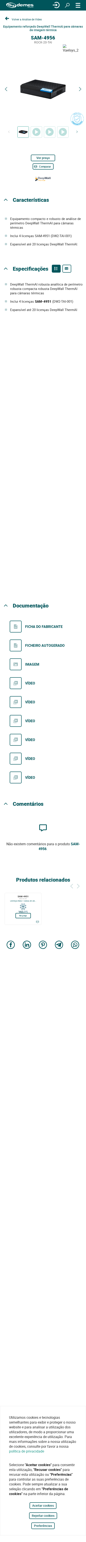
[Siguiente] (78, 885)
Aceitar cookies (43, 1505)
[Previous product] (6, 89)
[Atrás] (71, 885)
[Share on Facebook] (11, 945)
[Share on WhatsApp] (75, 945)
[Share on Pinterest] (43, 945)
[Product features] (56, 269)
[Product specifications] (66, 269)
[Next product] (80, 89)
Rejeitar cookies (43, 1515)
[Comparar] (37, 922)
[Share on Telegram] (59, 945)
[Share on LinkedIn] (27, 945)
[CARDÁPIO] (78, 5)
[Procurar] (67, 5)
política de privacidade (26, 1451)
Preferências (43, 1526)
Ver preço (43, 158)
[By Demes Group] (19, 5)
